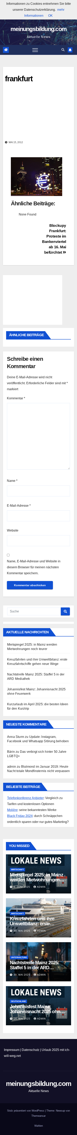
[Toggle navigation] (35, 50)
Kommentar (16, 398)
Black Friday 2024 (20, 816)
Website (12, 530)
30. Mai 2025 (22, 930)
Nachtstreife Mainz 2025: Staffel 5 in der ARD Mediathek (34, 967)
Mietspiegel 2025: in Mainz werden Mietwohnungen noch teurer (36, 879)
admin (41, 887)
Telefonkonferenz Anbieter (25, 798)
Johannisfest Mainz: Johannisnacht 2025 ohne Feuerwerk (36, 1011)
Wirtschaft (17, 869)
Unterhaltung (19, 957)
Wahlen (38, 1125)
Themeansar (38, 1115)
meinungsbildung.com (38, 29)
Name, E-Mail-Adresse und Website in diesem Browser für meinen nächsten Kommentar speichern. (33, 567)
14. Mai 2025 (22, 1018)
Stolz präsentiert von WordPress (26, 1110)
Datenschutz (30, 1050)
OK (50, 15)
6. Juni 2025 (22, 887)
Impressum (11, 1050)
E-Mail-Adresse (19, 505)
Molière (12, 810)
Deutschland (18, 1001)
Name (12, 480)
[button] (63, 49)
